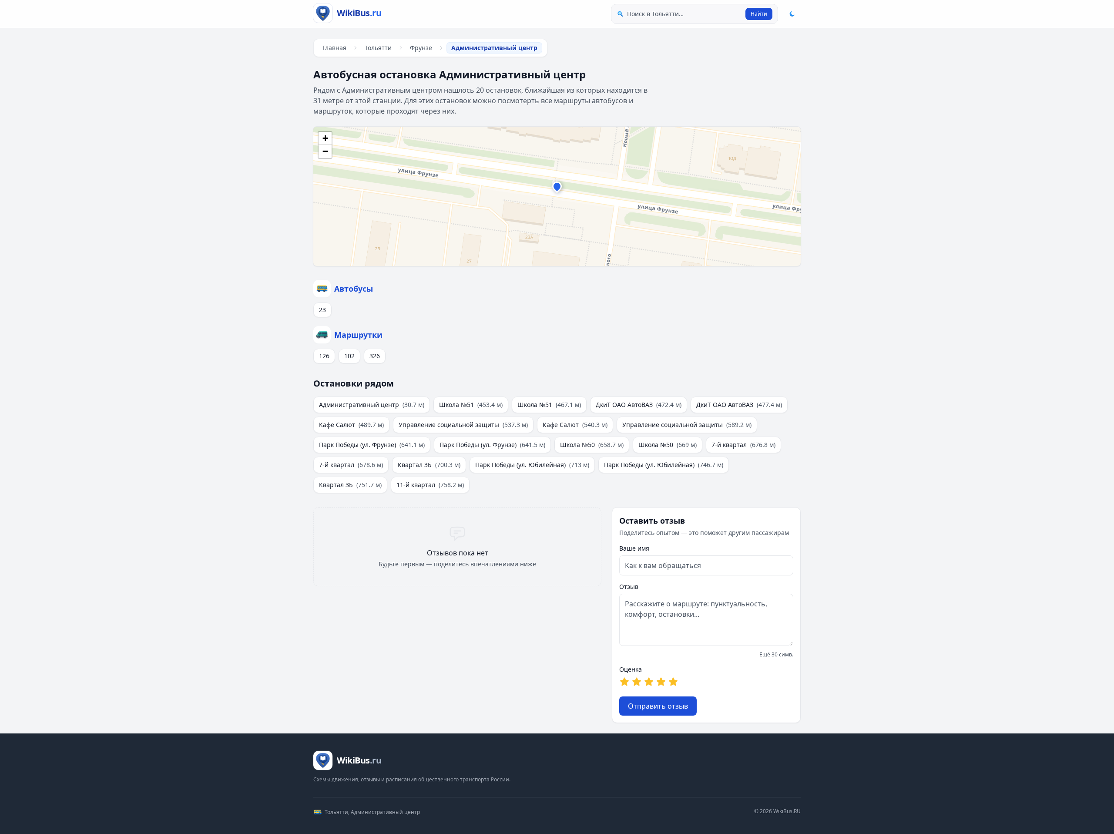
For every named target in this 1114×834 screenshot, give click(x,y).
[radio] (624, 681)
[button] (557, 188)
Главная (334, 48)
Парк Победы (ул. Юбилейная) (532, 465)
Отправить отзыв (658, 706)
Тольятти (378, 48)
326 (374, 356)
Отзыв (628, 586)
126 (324, 356)
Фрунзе (421, 48)
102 (349, 356)
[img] (557, 196)
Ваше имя (634, 548)
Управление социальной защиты (463, 424)
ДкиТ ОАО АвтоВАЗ (638, 404)
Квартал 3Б (429, 465)
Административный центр (371, 404)
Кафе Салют (351, 424)
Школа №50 (592, 445)
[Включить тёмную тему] (792, 14)
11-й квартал (430, 485)
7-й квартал (743, 445)
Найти (759, 13)
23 (322, 310)
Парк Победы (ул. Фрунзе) (372, 445)
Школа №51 (471, 404)
